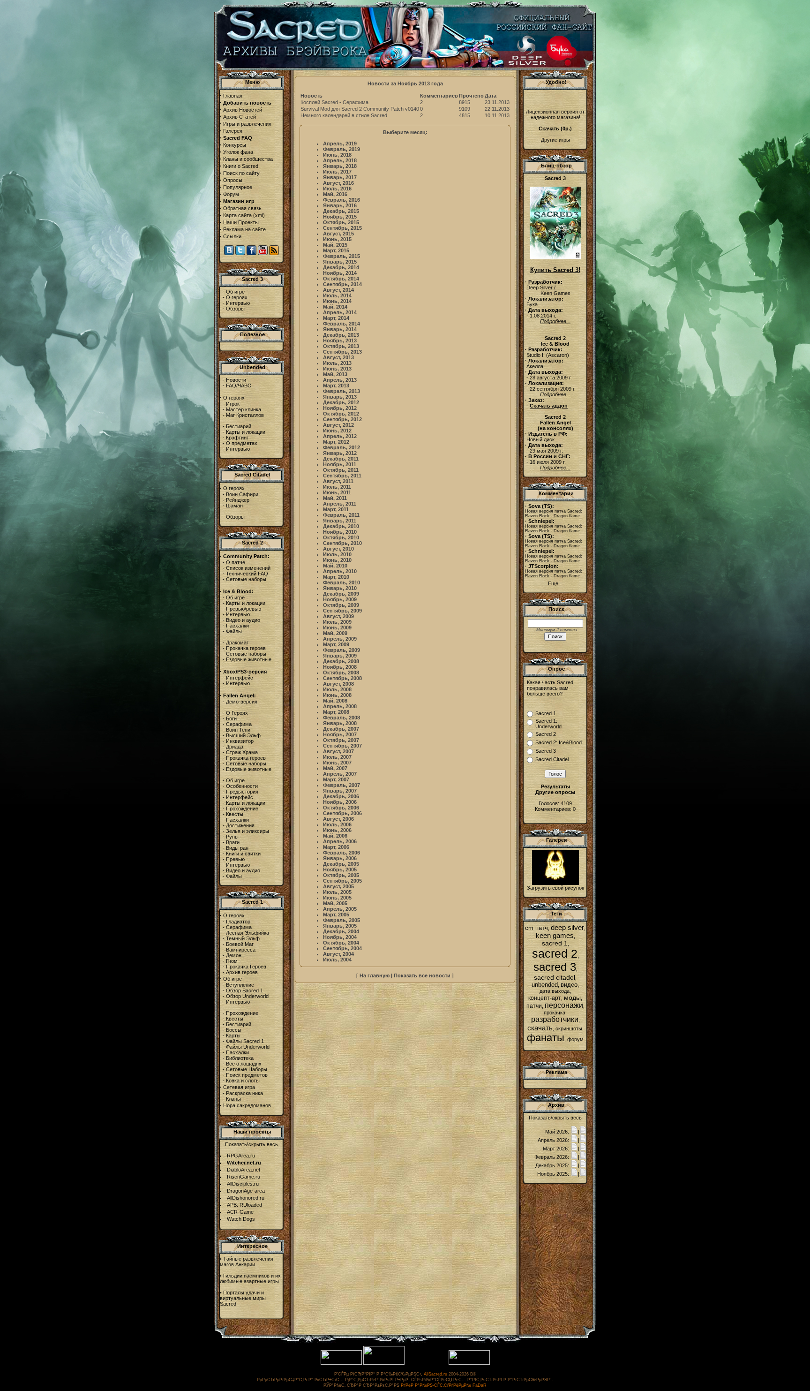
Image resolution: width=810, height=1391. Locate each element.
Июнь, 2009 (337, 627)
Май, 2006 (335, 836)
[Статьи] (583, 1131)
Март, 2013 (336, 385)
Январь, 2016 (340, 205)
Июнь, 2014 (337, 301)
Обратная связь (242, 208)
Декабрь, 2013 (341, 335)
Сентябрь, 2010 (342, 543)
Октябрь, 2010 (341, 537)
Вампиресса (240, 950)
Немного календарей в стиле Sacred (343, 115)
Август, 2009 (338, 616)
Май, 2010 (335, 565)
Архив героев (242, 972)
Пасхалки (237, 625)
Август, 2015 (338, 233)
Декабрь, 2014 (341, 267)
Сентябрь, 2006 (342, 813)
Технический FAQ (247, 573)
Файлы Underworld (248, 1047)
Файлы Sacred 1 (245, 1041)
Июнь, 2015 (337, 239)
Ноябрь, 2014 (340, 273)
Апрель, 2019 (340, 143)
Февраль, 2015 (341, 256)
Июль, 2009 (337, 622)
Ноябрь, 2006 (340, 802)
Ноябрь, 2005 (340, 869)
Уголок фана (238, 152)
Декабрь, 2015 (341, 211)
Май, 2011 (335, 498)
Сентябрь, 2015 (342, 228)
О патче (235, 562)
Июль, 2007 (337, 757)
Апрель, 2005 (340, 909)
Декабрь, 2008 (341, 661)
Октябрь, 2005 (341, 875)
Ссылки (232, 236)
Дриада (234, 746)
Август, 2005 (338, 886)
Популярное (237, 187)
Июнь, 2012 (337, 430)
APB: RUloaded (244, 1205)
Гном (232, 961)
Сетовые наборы (246, 579)
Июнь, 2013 (337, 368)
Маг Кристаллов (245, 415)
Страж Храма (242, 752)
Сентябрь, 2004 (342, 948)
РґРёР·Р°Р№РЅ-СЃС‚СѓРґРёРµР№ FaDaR (444, 1385)
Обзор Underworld (247, 996)
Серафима (239, 724)
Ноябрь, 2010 (340, 532)
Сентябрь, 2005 (342, 881)
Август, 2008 (338, 684)
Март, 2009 (336, 644)
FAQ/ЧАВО (239, 385)
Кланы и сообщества (248, 159)
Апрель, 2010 (340, 571)
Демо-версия (241, 701)
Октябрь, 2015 (341, 222)
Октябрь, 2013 (341, 346)
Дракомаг (237, 642)
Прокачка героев (246, 648)
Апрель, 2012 (340, 436)
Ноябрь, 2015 (340, 216)
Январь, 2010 (340, 588)
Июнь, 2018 (337, 155)
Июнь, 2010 (337, 560)
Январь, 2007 (340, 791)
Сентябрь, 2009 (342, 610)
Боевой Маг (240, 944)
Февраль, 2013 (341, 391)
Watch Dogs (241, 1219)
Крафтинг (237, 437)
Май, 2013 (335, 374)
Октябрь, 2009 (341, 605)
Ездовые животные (248, 659)
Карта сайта (237, 215)
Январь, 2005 (340, 926)
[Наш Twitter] (240, 253)
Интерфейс (239, 677)
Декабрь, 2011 (341, 458)
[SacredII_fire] (555, 883)
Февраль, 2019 (341, 149)
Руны (232, 836)
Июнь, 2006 (337, 830)
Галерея (232, 131)
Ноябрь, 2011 (339, 464)
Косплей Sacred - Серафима (334, 102)
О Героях (237, 713)
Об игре (235, 292)
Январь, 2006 (340, 858)
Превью (235, 859)
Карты (233, 1035)
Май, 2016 (335, 194)
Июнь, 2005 (337, 897)
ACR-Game (240, 1212)
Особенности (242, 786)
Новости (236, 380)
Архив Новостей (242, 110)
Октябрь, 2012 (341, 413)
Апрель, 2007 (340, 774)
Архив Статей (239, 117)
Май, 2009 (335, 633)
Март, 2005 (336, 914)
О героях (237, 297)
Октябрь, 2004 (341, 942)
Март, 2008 (336, 712)
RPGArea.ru (241, 1155)
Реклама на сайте (244, 229)
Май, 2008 (335, 700)
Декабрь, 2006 (341, 796)
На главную (375, 975)
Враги (233, 842)
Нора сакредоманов (247, 1105)
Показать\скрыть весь (251, 1144)
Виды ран (237, 848)
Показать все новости (422, 975)
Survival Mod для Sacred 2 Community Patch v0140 (359, 109)
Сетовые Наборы (246, 1069)
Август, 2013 (338, 357)
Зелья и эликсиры (247, 831)
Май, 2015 (335, 245)
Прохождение (242, 808)
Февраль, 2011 (341, 515)
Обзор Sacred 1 (244, 990)
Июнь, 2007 (337, 762)
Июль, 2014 (337, 295)
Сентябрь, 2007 (342, 745)
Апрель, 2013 (340, 380)
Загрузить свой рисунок (555, 888)
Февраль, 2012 (341, 447)
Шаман (234, 505)
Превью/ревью (243, 609)
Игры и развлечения (247, 124)
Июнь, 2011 (337, 492)
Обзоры (235, 308)
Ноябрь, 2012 (340, 408)
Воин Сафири (242, 494)
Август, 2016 (338, 183)
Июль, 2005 (337, 892)
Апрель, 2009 (340, 639)
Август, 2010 (338, 549)
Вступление (240, 985)
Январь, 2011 (339, 520)
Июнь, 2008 (337, 695)
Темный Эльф (243, 938)
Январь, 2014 (340, 329)
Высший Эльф (243, 735)
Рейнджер (237, 500)
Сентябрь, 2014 (342, 284)
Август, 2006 (338, 819)
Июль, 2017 (337, 171)
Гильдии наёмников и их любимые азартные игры (250, 1278)
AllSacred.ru (435, 1374)
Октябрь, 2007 (341, 740)
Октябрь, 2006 (341, 807)
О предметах (241, 443)
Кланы (233, 1099)
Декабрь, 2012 (341, 402)
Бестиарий (238, 426)
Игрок (233, 404)
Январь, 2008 (340, 723)
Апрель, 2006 (340, 841)
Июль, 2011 (337, 487)
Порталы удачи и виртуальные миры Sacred (243, 1298)
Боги (231, 718)
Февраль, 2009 (341, 650)
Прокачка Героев (246, 966)
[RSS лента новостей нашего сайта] (274, 253)
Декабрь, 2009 (341, 594)
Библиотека (240, 1058)
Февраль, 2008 (341, 717)
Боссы (233, 1030)
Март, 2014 (336, 318)
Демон (233, 955)
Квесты (234, 814)
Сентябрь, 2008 (342, 678)
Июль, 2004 (337, 959)
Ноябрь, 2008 (340, 667)
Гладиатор (238, 921)
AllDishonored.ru (245, 1198)
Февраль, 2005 (341, 920)
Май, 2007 (335, 768)
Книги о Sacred (240, 166)
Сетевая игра (239, 1087)
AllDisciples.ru (243, 1184)
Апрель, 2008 (340, 706)
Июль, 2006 (337, 824)
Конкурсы (234, 145)
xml (259, 215)
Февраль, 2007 (341, 785)
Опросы (232, 180)
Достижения (240, 825)
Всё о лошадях (244, 1063)
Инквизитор (240, 741)
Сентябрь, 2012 (342, 419)
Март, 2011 (336, 509)
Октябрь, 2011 (341, 470)
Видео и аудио (243, 620)
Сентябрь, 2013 (342, 352)
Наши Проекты (241, 222)
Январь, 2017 (340, 177)
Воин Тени (238, 730)
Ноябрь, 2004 (340, 937)
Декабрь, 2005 (341, 864)
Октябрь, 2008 (341, 672)
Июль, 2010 (337, 554)
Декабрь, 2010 (341, 526)
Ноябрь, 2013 (340, 340)
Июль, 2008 (337, 689)
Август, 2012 (338, 425)
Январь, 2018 (340, 166)
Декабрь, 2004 (341, 931)
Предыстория (242, 791)
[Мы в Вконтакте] (229, 253)
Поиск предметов (247, 1075)
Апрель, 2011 (339, 504)
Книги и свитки (243, 853)
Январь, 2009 (340, 655)
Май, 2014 (335, 307)
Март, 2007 (336, 779)
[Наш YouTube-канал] (263, 253)
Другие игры (555, 140)
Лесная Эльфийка (247, 933)
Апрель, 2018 (340, 160)
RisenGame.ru (243, 1176)
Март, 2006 (336, 847)
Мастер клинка (243, 409)
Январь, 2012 (340, 453)
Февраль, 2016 (341, 200)
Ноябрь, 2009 (340, 599)
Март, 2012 (336, 442)
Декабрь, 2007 (341, 729)
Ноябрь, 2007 (340, 734)
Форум (231, 194)
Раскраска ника (244, 1093)
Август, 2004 (338, 954)
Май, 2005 (335, 903)
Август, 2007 (338, 751)
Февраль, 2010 (341, 582)
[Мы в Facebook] (251, 253)
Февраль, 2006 (341, 852)
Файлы (234, 631)
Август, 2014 (338, 290)
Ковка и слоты (243, 1080)
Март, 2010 (336, 577)
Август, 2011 (338, 481)
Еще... (555, 583)
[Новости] (574, 1131)
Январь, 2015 (340, 262)
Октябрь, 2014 (341, 278)
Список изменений (248, 568)
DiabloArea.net (243, 1169)
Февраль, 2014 (341, 323)
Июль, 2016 (337, 188)
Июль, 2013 (337, 363)
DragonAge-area (246, 1191)
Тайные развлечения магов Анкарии (246, 1261)
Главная (232, 95)
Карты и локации (245, 432)
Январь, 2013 (340, 397)
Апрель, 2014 (340, 312)
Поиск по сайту (241, 173)
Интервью (238, 303)
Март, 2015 (336, 250)
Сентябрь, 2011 (342, 475)
